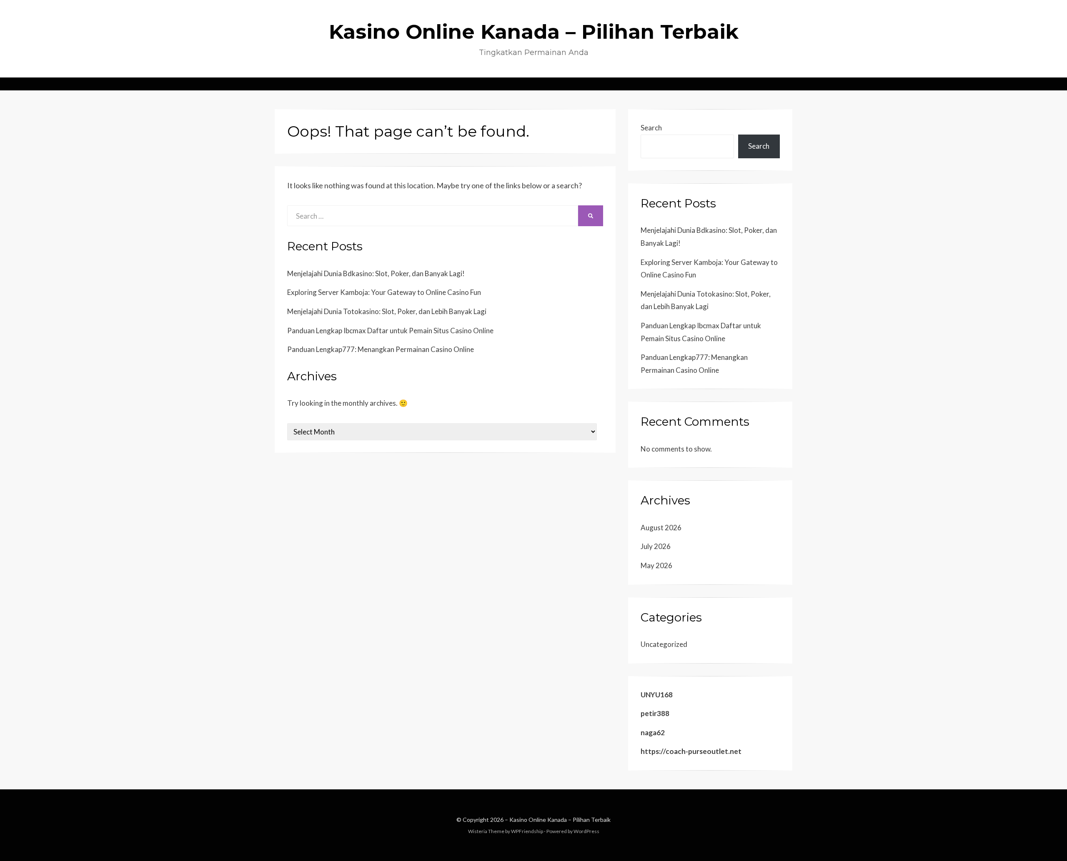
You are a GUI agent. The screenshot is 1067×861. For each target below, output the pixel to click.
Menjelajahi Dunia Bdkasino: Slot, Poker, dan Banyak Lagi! (376, 273)
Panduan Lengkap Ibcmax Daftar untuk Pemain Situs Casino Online (390, 330)
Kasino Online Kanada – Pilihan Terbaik (534, 32)
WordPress (586, 831)
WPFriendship (527, 831)
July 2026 (656, 546)
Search (651, 127)
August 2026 (661, 527)
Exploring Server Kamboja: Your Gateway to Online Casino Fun (384, 292)
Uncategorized (664, 644)
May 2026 (656, 565)
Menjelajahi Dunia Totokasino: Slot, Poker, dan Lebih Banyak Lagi (386, 311)
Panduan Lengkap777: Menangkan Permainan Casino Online (380, 349)
